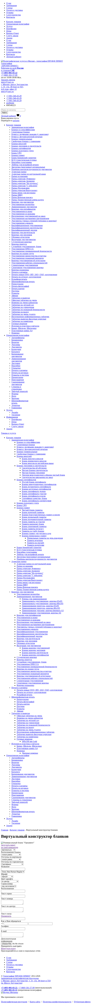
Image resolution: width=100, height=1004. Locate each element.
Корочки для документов (22, 202)
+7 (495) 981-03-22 (9, 73)
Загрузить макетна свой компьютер (9, 846)
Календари (16, 349)
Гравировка (16, 408)
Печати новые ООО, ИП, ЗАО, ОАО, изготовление (34, 274)
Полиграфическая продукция (14, 1002)
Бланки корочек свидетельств (35, 653)
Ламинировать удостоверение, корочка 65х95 (42, 601)
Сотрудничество (13, 15)
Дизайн (14, 412)
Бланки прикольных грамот (34, 536)
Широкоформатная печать (23, 281)
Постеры (15, 291)
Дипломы (15, 345)
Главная (4, 830)
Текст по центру (8, 906)
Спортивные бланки (20, 132)
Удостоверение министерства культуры (28, 256)
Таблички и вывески (20, 298)
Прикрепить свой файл (11, 946)
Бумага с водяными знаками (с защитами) (30, 134)
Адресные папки (18, 172)
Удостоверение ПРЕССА (22, 249)
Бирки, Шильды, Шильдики (23, 328)
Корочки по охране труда (22, 253)
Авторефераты (17, 338)
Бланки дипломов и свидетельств (26, 146)
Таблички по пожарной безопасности (28, 309)
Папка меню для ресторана (23, 193)
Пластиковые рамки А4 (21, 331)
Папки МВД (16, 195)
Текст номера (7, 899)
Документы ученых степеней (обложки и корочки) (34, 221)
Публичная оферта (82, 1002)
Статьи (9, 8)
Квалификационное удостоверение (27, 225)
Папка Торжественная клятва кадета (27, 200)
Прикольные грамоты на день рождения (45, 538)
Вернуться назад (8, 948)
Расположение (7, 888)
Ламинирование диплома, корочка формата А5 (43, 610)
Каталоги (15, 352)
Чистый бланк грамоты (32, 510)
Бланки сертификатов (21, 148)
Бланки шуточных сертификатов (36, 489)
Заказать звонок (8, 80)
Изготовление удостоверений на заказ (28, 216)
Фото (13, 396)
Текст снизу (6, 914)
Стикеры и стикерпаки (16, 388)
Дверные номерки (30, 753)
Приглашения (17, 380)
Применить (6, 916)
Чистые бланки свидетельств (35, 470)
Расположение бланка (11, 852)
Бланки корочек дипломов (33, 650)
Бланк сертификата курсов (34, 496)
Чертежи (15, 398)
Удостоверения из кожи (21, 211)
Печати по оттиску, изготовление (26, 277)
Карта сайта (35, 1002)
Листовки (15, 363)
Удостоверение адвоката (22, 223)
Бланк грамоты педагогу (33, 529)
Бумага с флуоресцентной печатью (26, 137)
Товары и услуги (8, 433)
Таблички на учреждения (22, 307)
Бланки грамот (18, 155)
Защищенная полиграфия (22, 127)
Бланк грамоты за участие (33, 522)
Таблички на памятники (22, 321)
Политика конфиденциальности (57, 1002)
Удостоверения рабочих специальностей (29, 263)
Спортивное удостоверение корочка (27, 267)
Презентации (17, 377)
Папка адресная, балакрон (23, 181)
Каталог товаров (13, 22)
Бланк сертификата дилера (34, 491)
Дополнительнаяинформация (8, 940)
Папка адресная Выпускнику (24, 190)
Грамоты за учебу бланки (33, 531)
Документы (16, 347)
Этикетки (15, 405)
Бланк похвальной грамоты (34, 517)
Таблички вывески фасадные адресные (28, 319)
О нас (8, 3)
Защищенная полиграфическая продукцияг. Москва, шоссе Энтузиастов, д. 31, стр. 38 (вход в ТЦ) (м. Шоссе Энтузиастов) (26, 980)
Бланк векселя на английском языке (38, 463)
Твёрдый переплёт (19, 391)
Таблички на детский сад (22, 305)
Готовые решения (19, 324)
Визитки (15, 342)
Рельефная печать (19, 279)
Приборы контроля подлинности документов (31, 169)
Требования (11, 5)
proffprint (10, 103)
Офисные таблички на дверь (24, 300)
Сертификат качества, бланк (34, 498)
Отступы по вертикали (11, 857)
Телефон (5, 926)
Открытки (16, 368)
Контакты (10, 17)
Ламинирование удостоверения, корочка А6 (41, 613)
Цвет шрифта (7, 879)
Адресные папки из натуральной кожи (28, 174)
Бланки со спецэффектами (23, 130)
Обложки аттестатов (20, 237)
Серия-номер (7, 884)
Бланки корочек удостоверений (36, 648)
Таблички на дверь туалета (23, 314)
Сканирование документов (17, 383)
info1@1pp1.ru (7, 82)
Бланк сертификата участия (34, 494)
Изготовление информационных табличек (30, 316)
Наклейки (15, 366)
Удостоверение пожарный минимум (27, 258)
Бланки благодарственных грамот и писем (41, 515)
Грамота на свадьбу (35, 543)
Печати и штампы (19, 272)
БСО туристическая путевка (24, 160)
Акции (9, 38)
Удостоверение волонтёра (22, 204)
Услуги (9, 26)
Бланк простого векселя (32, 459)
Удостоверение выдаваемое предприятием (30, 218)
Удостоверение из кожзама (23, 214)
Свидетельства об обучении (34, 468)
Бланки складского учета (22, 151)
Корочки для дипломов (21, 235)
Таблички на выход (20, 312)
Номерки (15, 333)
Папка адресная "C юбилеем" (24, 186)
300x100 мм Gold (29, 741)
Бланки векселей (18, 144)
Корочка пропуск (19, 244)
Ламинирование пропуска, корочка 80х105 (41, 608)
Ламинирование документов (24, 207)
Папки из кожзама (19, 176)
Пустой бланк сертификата (34, 482)
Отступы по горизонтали (12, 862)
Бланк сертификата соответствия (36, 501)
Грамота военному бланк (33, 524)
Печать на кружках (19, 373)
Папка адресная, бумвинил (23, 179)
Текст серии (6, 893)
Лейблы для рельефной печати (25, 165)
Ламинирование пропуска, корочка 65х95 (40, 606)
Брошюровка (17, 340)
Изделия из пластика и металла (25, 326)
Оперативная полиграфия (17, 24)
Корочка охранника (20, 270)
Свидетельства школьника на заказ (37, 477)
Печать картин (17, 288)
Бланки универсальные (21, 139)
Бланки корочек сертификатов (35, 655)
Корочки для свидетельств (23, 232)
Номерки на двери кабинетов (24, 302)
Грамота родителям (35, 545)
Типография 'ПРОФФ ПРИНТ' (17, 976)
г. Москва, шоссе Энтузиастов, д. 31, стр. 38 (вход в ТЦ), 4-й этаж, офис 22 (14, 86)
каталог (16, 120)
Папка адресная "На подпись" (24, 183)
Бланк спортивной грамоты (34, 526)
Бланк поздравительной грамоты (36, 519)
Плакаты (15, 293)
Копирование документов (17, 355)
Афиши (14, 295)
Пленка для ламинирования (34, 599)
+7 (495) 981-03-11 (9, 990)
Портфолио (11, 29)
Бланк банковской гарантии (23, 158)
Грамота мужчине (35, 540)
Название (5, 866)
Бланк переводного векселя (34, 461)
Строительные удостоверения (24, 265)
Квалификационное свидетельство (26, 228)
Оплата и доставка (14, 10)
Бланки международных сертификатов (39, 484)
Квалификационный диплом (24, 230)
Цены (8, 31)
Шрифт (4, 874)
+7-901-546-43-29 (13, 96)
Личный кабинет (13, 57)
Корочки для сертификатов (23, 209)
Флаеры (14, 394)
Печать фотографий (20, 286)
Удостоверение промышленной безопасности (31, 251)
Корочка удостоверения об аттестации (28, 260)
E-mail (4, 931)
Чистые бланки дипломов (33, 473)
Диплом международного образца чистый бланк (43, 475)
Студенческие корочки (21, 242)
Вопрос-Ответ (12, 33)
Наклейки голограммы (21, 162)
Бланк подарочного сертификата (36, 487)
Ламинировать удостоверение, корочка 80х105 (42, 603)
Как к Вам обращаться (11, 921)
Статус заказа (12, 36)
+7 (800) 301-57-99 (9, 75)
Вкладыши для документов (23, 239)
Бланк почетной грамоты (33, 512)
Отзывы (9, 12)
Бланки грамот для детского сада (36, 533)
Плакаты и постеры (20, 375)
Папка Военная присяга (22, 197)
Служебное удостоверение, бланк (26, 246)
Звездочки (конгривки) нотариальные (28, 167)
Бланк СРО (16, 153)
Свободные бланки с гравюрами (25, 141)
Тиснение (15, 415)
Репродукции (17, 284)
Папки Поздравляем (20, 188)
